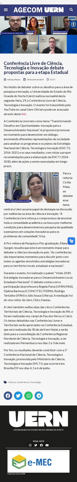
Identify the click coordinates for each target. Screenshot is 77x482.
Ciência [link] (12, 382)
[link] (38, 10)
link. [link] (24, 114)
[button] (6, 9)
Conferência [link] (23, 382)
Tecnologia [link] (35, 382)
